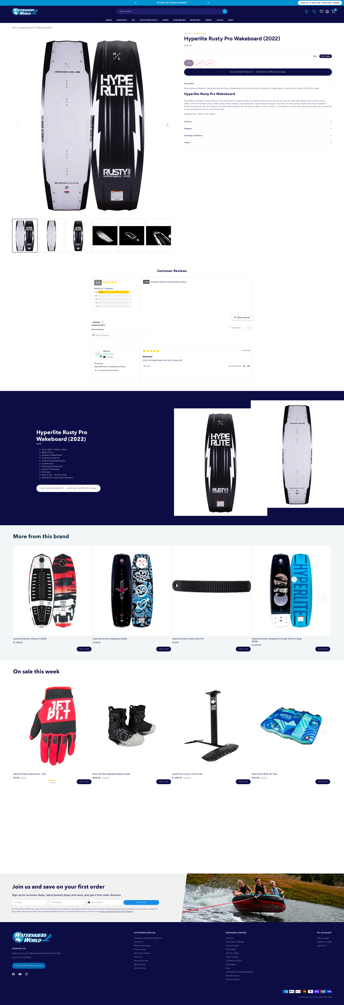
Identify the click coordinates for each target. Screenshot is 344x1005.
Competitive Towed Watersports (239, 972)
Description (189, 83)
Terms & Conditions (142, 953)
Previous (135, 3)
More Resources (232, 975)
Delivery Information (142, 945)
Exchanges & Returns (193, 135)
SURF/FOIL (122, 20)
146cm (210, 63)
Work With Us (140, 968)
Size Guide (325, 56)
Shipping (187, 128)
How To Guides (232, 953)
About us (138, 957)
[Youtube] (20, 974)
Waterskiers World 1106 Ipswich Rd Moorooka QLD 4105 (36, 953)
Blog (228, 968)
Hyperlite (188, 33)
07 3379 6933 (25, 957)
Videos (187, 142)
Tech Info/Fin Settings (235, 942)
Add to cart (84, 649)
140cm (188, 63)
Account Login (323, 938)
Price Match (231, 964)
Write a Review (243, 317)
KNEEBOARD (179, 20)
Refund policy (139, 964)
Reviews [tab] (96, 322)
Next (208, 3)
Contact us (321, 945)
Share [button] (148, 366)
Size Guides (231, 949)
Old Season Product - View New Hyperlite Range (258, 72)
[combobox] (172, 11)
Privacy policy (139, 949)
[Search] (224, 11)
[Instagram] (26, 974)
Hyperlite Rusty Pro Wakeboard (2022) (35, 27)
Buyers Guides (232, 957)
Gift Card (229, 938)
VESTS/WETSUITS (148, 20)
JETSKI (220, 20)
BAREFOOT (195, 20)
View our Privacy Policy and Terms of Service (116, 911)
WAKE (109, 20)
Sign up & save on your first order (320, 3)
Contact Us (138, 942)
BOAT (231, 20)
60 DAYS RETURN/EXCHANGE (172, 3)
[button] (244, 366)
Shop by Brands (232, 979)
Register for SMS (324, 942)
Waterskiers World (311, 997)
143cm (199, 63)
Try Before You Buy (234, 960)
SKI (133, 20)
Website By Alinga (325, 997)
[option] (92, 124)
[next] (324, 598)
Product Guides (232, 945)
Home (14, 27)
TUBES (165, 20)
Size (321, 56)
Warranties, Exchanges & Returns (148, 938)
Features (188, 121)
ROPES (208, 20)
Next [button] (167, 124)
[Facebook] (13, 974)
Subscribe (141, 902)
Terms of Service (141, 960)
